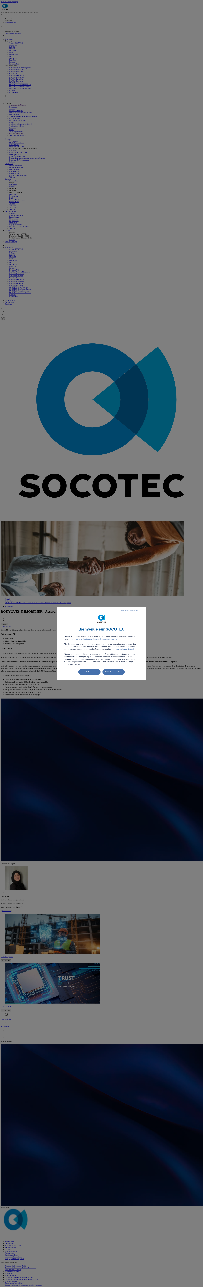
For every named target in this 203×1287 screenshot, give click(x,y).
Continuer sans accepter (129, 610)
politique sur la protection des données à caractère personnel (93, 639)
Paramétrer (89, 672)
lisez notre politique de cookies (124, 649)
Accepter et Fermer (113, 672)
